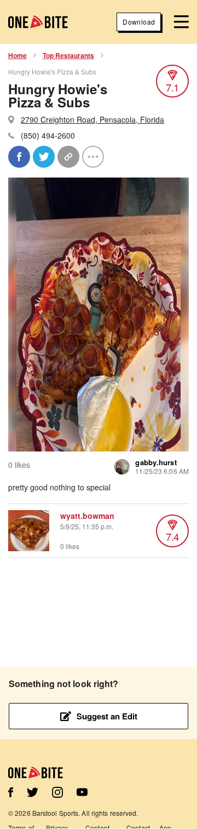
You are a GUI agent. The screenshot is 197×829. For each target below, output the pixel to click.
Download (139, 21)
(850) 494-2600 (48, 135)
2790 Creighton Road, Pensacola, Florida (92, 119)
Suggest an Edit (107, 716)
